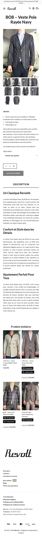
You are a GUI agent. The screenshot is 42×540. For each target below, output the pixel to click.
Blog (5, 483)
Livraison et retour (10, 476)
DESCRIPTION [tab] (21, 184)
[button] (35, 33)
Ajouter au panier (13, 173)
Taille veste (7, 151)
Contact (6, 473)
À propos (6, 471)
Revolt (16, 530)
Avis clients (7, 480)
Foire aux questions (10, 486)
